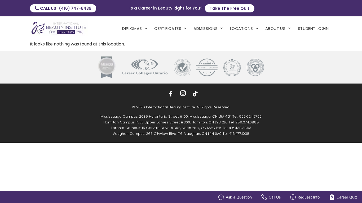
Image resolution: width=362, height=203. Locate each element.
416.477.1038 (239, 133)
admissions (205, 28)
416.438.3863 (240, 127)
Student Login (313, 28)
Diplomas (132, 28)
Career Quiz (347, 197)
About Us (275, 28)
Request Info (309, 197)
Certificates (167, 28)
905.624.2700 (250, 116)
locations (241, 28)
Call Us (275, 197)
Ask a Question (239, 197)
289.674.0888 (247, 122)
